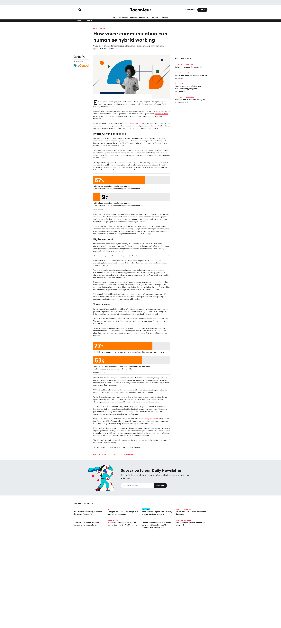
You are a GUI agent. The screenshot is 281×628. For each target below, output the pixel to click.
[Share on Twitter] (75, 56)
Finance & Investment (186, 520)
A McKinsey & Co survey (134, 123)
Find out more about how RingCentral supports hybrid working (118, 447)
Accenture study (161, 114)
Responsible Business (184, 97)
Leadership (155, 17)
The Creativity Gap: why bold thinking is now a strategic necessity (157, 512)
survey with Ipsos (151, 419)
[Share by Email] (83, 56)
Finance (133, 17)
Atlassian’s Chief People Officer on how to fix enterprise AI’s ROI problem (123, 523)
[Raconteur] (140, 9)
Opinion (146, 509)
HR (114, 17)
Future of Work (100, 28)
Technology (122, 17)
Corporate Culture (115, 454)
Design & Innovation (184, 64)
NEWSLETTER (190, 10)
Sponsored (129, 454)
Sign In (202, 10)
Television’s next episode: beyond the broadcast (191, 512)
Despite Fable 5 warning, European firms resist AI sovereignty (88, 512)
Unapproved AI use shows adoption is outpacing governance (123, 512)
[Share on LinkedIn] (79, 56)
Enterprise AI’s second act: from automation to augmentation (86, 523)
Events (165, 17)
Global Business (183, 509)
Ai (74, 509)
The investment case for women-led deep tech (190, 523)
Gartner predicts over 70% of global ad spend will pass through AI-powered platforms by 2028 (156, 524)
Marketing (144, 17)
